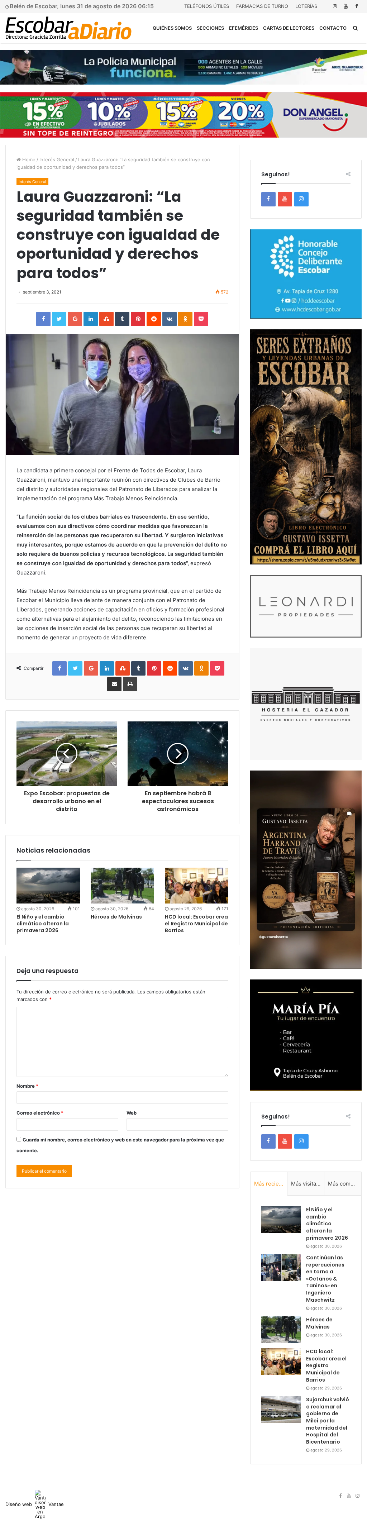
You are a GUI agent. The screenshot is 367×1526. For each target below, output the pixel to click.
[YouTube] (345, 6)
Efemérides (243, 28)
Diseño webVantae (34, 1504)
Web (132, 1113)
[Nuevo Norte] (68, 27)
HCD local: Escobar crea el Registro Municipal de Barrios (196, 923)
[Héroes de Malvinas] (122, 885)
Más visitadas (307, 1183)
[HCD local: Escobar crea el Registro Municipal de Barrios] (196, 885)
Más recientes (270, 1183)
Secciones (210, 28)
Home (28, 159)
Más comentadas (344, 1183)
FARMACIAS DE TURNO (262, 6)
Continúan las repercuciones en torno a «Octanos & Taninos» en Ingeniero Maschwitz (325, 1278)
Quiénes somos (172, 28)
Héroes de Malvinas (116, 916)
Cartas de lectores (288, 28)
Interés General (56, 159)
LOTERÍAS (306, 6)
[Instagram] (334, 6)
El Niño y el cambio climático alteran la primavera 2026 (42, 923)
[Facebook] (356, 6)
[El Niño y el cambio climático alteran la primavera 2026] (48, 885)
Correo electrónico (39, 1113)
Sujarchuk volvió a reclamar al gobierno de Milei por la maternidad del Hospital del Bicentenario (327, 1420)
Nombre (27, 1086)
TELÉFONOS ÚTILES (206, 6)
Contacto (333, 28)
